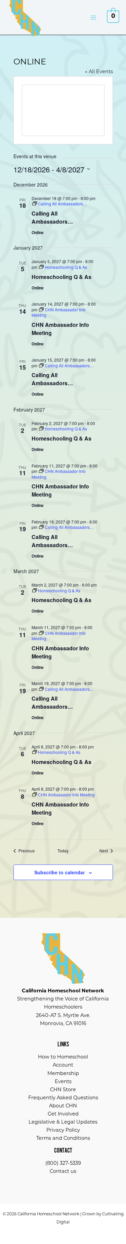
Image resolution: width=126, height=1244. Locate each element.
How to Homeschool (63, 1057)
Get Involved (63, 1114)
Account (63, 1065)
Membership (63, 1073)
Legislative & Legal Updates (63, 1122)
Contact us (63, 1171)
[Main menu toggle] (93, 17)
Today (63, 850)
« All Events (99, 72)
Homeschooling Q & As (61, 277)
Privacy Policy (63, 1130)
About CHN (63, 1106)
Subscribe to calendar (59, 872)
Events (63, 1081)
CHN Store (63, 1090)
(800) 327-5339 (63, 1163)
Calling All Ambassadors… (52, 217)
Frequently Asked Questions (63, 1098)
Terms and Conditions (63, 1138)
